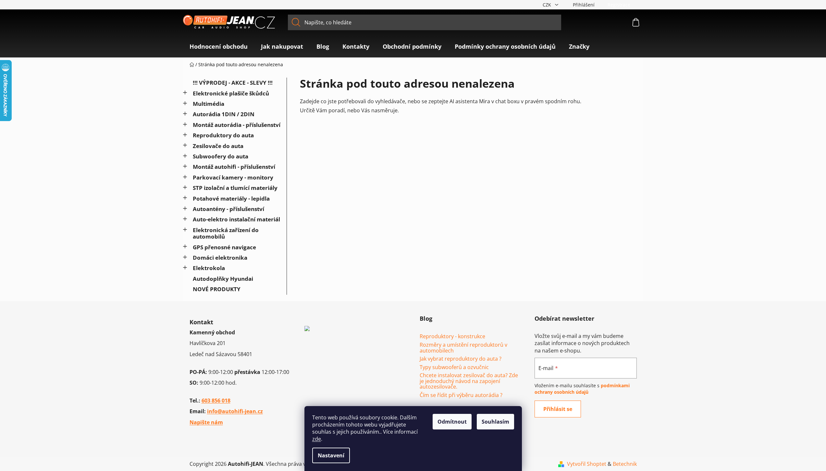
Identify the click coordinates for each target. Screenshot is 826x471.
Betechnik (625, 463)
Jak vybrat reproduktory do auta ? (460, 359)
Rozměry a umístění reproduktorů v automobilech (463, 347)
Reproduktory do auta (223, 135)
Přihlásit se (557, 409)
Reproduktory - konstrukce (452, 337)
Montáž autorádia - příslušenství (236, 125)
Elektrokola (209, 268)
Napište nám (206, 422)
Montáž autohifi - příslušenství (234, 166)
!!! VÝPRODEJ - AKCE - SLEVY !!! (233, 82)
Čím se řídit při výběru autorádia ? (461, 395)
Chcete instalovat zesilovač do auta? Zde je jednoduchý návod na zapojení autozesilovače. (469, 381)
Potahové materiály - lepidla (231, 198)
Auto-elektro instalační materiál (236, 219)
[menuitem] (218, 46)
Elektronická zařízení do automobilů (226, 233)
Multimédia (208, 103)
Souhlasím (495, 421)
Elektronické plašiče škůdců (231, 93)
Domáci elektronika (220, 257)
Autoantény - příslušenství (228, 209)
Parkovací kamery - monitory (233, 177)
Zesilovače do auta (218, 146)
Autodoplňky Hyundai (223, 278)
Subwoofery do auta (220, 156)
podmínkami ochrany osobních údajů (582, 388)
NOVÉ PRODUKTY (216, 289)
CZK (547, 5)
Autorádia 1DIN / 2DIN (223, 114)
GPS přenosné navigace (224, 247)
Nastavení (331, 455)
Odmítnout (452, 421)
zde (316, 438)
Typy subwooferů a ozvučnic (454, 367)
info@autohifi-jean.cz (235, 411)
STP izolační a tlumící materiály (235, 188)
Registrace (619, 5)
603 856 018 (216, 400)
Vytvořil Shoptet (586, 463)
